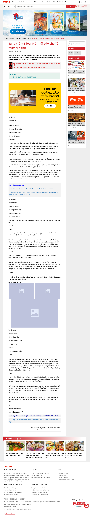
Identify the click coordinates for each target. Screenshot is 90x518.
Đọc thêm (50, 106)
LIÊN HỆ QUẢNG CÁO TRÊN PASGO (24, 77)
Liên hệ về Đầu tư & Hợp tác (39, 494)
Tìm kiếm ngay (63, 475)
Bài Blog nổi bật (74, 58)
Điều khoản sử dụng (10, 488)
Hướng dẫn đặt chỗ (37, 475)
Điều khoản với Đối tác (11, 494)
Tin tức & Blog (64, 1)
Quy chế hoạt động (10, 490)
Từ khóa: (71, 48)
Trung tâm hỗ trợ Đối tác (38, 488)
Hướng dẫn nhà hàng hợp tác (40, 490)
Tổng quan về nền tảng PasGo (40, 473)
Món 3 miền (78, 52)
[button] (7, 447)
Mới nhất (55, 1)
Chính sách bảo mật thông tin (13, 492)
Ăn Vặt (71, 52)
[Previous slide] (5, 23)
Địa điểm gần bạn (64, 473)
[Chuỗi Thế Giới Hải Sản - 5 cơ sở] (45, 23)
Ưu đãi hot (48, 1)
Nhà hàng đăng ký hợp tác (39, 492)
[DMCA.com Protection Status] (77, 506)
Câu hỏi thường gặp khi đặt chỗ (40, 477)
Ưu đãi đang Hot (63, 477)
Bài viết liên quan (13, 438)
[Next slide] (85, 23)
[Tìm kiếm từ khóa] (83, 44)
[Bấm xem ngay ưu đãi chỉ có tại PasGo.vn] (21, 291)
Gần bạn (14, 1)
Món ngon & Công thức (22, 38)
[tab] (42, 34)
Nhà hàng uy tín (38, 1)
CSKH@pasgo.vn (26, 504)
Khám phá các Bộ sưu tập (66, 479)
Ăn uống (28, 1)
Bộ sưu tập (22, 1)
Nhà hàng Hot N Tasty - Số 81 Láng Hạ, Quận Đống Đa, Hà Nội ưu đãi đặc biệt (32, 188)
